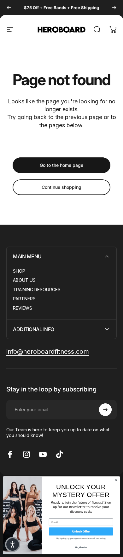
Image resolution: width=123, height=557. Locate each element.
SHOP (19, 271)
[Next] (114, 7)
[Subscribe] (105, 409)
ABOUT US (24, 280)
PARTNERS (24, 298)
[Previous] (9, 7)
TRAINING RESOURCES (37, 289)
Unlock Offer (81, 531)
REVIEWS (22, 308)
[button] (12, 544)
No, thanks (81, 547)
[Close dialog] (116, 480)
